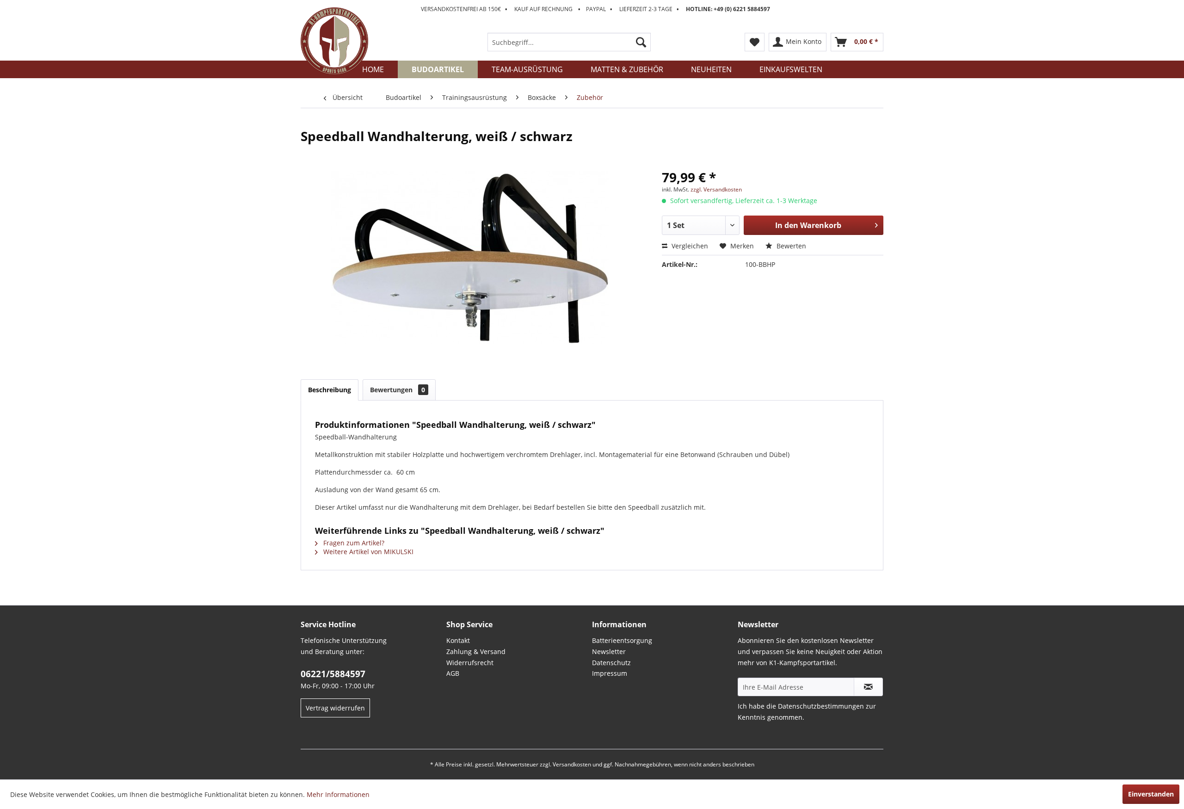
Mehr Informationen (338, 794)
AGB (452, 673)
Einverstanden (1151, 794)
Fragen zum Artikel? (352, 542)
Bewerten (790, 245)
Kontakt (458, 640)
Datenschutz (611, 662)
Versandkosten (572, 764)
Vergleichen (689, 245)
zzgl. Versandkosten (716, 189)
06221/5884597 (333, 674)
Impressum (609, 673)
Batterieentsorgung (622, 640)
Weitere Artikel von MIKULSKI (367, 551)
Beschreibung (329, 389)
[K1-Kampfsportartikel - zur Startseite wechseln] (334, 41)
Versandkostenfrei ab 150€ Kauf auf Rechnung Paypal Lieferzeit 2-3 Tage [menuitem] (595, 9)
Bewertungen (397, 389)
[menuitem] (569, 42)
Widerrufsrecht (469, 662)
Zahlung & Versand (476, 651)
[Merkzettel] (755, 42)
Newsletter (609, 651)
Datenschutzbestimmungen (821, 706)
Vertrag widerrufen (335, 708)
